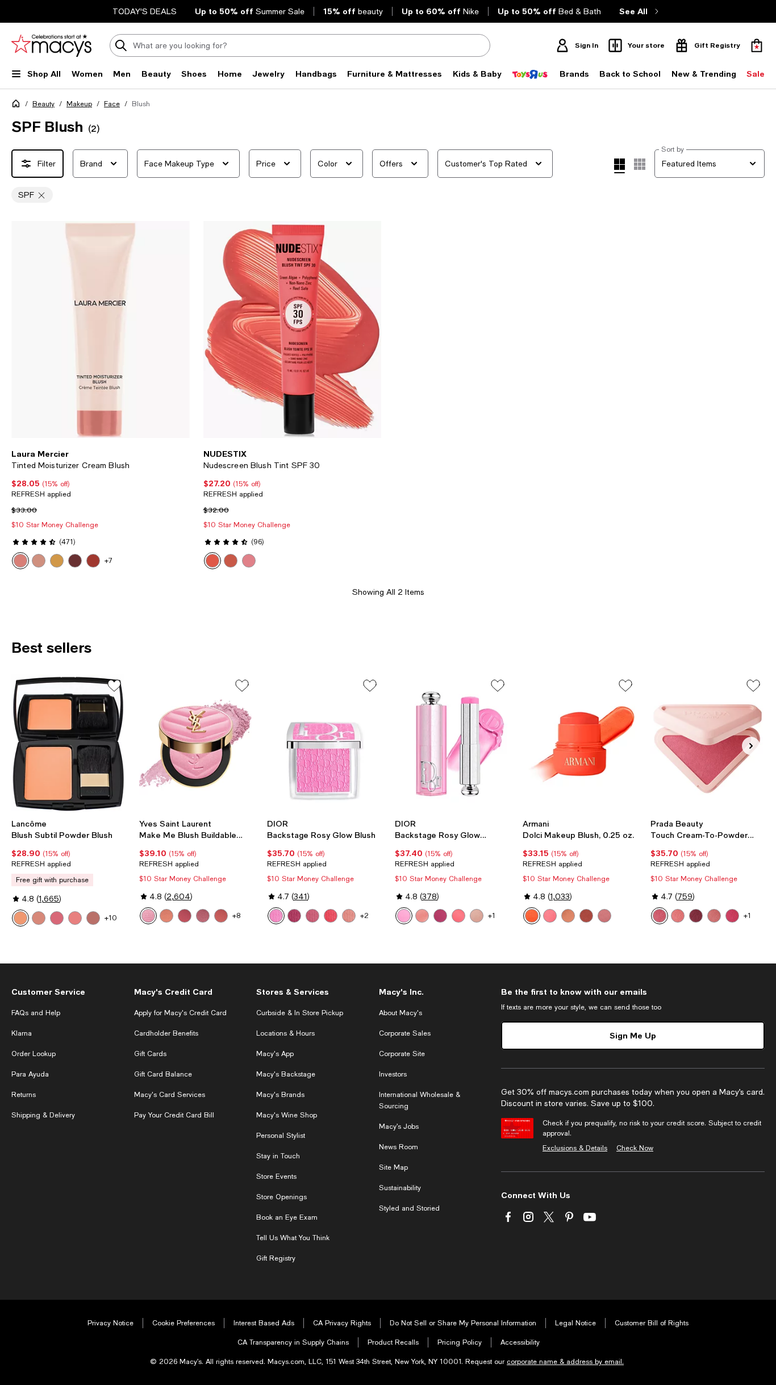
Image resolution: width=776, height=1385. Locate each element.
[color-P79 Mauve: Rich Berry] (696, 916)
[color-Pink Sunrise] (249, 561)
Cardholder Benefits (166, 1033)
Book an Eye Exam (287, 1217)
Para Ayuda (30, 1074)
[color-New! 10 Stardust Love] (148, 916)
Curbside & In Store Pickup (299, 1013)
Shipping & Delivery (43, 1115)
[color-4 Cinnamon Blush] (586, 916)
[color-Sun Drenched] (93, 561)
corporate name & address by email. (565, 1362)
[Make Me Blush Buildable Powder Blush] (196, 744)
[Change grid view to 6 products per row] (639, 164)
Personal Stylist (280, 1136)
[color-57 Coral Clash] (166, 916)
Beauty (43, 104)
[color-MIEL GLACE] (38, 918)
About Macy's (400, 1013)
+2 (364, 916)
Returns (23, 1095)
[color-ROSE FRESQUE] (57, 918)
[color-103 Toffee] (349, 916)
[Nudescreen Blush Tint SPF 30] (292, 329)
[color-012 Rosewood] (312, 916)
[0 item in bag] (757, 45)
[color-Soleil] (57, 561)
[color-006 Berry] (294, 916)
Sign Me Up (633, 1035)
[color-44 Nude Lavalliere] (203, 916)
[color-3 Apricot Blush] (532, 916)
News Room (398, 1147)
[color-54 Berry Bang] (184, 916)
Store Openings (281, 1197)
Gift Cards (150, 1054)
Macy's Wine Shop (286, 1115)
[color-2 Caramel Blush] (568, 916)
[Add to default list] (114, 685)
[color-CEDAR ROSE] (20, 918)
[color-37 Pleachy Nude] (221, 916)
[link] (100, 509)
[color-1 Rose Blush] (550, 916)
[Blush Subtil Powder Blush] (68, 744)
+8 (236, 916)
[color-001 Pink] (276, 916)
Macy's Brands (280, 1095)
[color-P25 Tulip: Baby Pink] (659, 916)
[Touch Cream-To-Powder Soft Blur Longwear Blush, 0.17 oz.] (707, 744)
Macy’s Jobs (399, 1126)
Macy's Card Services (169, 1095)
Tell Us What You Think (292, 1238)
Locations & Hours (285, 1033)
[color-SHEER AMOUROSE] (75, 918)
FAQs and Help (35, 1013)
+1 (491, 916)
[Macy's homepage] (18, 106)
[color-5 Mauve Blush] (604, 916)
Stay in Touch (278, 1156)
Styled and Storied (409, 1208)
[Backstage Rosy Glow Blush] (324, 744)
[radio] (20, 561)
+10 (111, 918)
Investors (393, 1074)
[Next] (176, 329)
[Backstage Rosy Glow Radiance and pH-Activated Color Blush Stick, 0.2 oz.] (452, 744)
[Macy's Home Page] (51, 45)
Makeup (79, 104)
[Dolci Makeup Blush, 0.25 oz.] (580, 744)
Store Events (276, 1176)
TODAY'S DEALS (144, 11)
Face (112, 104)
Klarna (21, 1033)
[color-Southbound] (20, 561)
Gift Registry (275, 1258)
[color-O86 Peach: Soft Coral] (678, 916)
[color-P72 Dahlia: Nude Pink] (714, 916)
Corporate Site (402, 1054)
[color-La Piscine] (38, 561)
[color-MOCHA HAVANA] (93, 918)
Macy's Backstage (285, 1074)
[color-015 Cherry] (330, 916)
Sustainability (400, 1188)
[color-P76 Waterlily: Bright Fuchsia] (732, 916)
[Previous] (25, 329)
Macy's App (275, 1054)
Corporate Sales (405, 1033)
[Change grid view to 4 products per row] (619, 165)
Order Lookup (33, 1054)
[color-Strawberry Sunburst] (212, 561)
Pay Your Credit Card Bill (174, 1115)
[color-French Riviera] (75, 561)
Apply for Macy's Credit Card (180, 1013)
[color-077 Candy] (422, 916)
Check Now (634, 1148)
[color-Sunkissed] (230, 561)
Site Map (393, 1167)
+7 (108, 561)
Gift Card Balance (163, 1074)
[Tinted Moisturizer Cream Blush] (100, 329)
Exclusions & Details (575, 1148)
